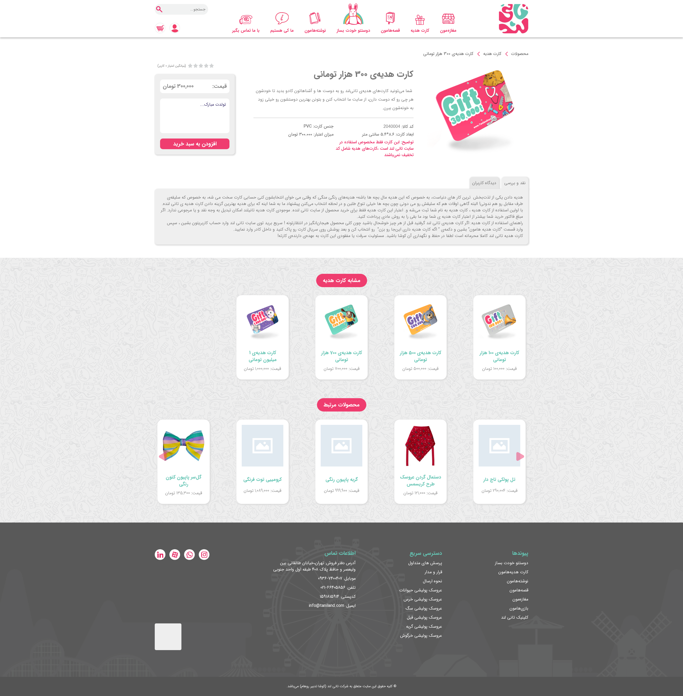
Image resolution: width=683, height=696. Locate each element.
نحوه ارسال (432, 581)
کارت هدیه (420, 30)
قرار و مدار (433, 572)
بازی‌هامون (519, 608)
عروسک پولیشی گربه (424, 626)
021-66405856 (333, 587)
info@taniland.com (326, 605)
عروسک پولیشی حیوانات (420, 590)
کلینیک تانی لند (514, 617)
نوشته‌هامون (315, 30)
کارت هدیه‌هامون (513, 572)
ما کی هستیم (282, 30)
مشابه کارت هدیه (341, 280)
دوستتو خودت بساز (353, 30)
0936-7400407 (330, 578)
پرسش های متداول (425, 563)
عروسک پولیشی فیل (424, 617)
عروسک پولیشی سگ (424, 608)
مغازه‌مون (448, 30)
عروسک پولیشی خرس (423, 599)
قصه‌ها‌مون (390, 30)
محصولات (519, 53)
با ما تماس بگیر (246, 30)
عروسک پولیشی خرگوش (421, 635)
